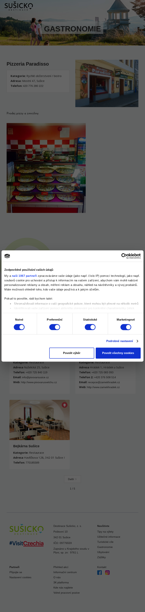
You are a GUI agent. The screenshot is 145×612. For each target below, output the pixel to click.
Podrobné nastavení (119, 341)
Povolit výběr (71, 353)
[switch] (54, 327)
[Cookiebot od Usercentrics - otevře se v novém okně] (124, 256)
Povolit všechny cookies (118, 353)
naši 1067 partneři (24, 275)
